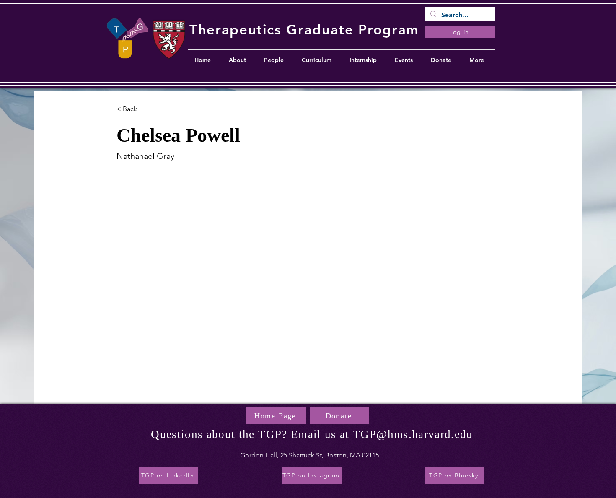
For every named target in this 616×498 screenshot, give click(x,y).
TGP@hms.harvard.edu (413, 434)
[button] (133, 109)
